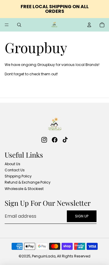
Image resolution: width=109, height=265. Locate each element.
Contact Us (15, 170)
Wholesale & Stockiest (24, 188)
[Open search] (19, 24)
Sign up (81, 216)
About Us (12, 163)
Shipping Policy (18, 176)
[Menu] (6, 25)
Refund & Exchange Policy (28, 182)
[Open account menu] (89, 24)
